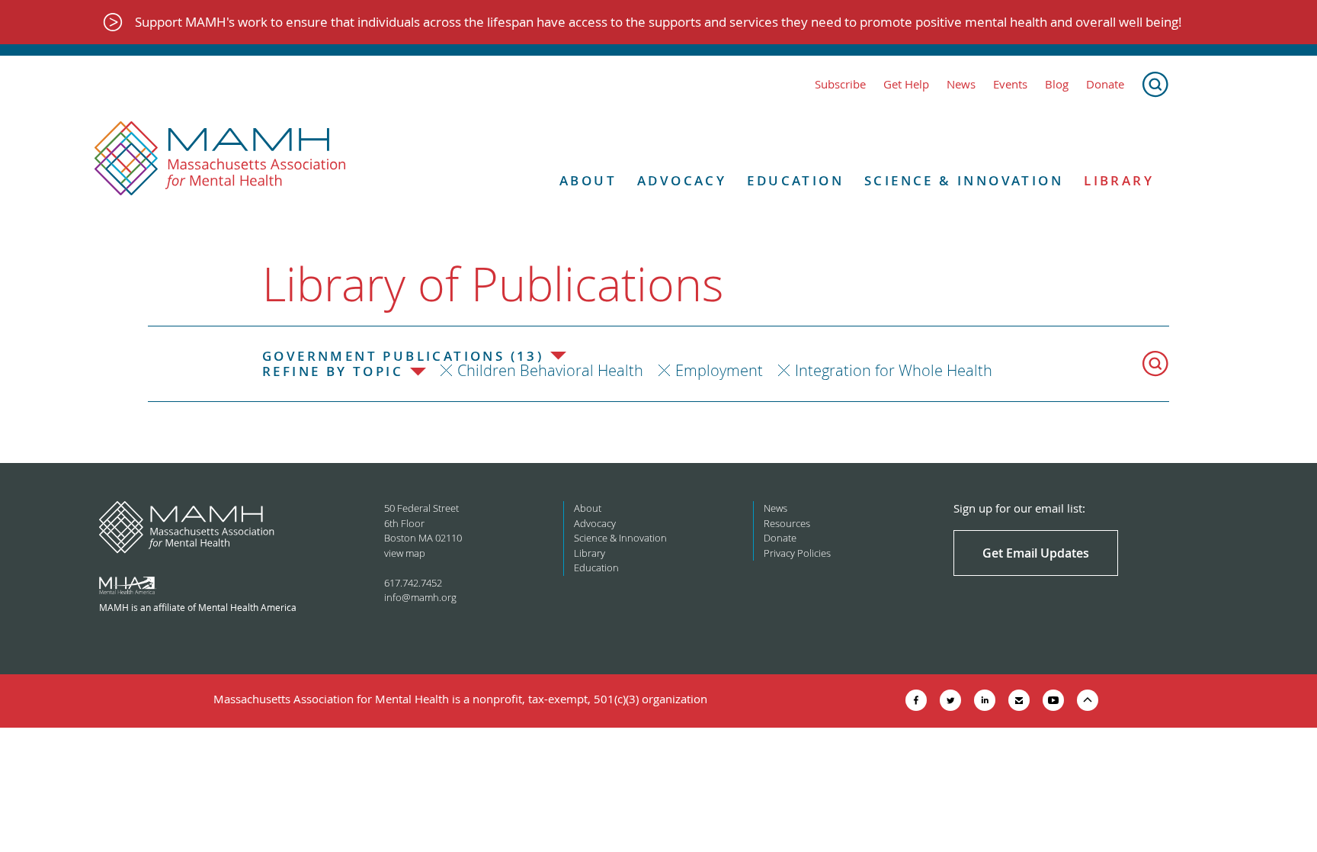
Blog (1057, 84)
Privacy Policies (797, 553)
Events (1010, 84)
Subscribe (840, 84)
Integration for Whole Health (893, 370)
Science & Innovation (963, 180)
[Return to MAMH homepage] (220, 158)
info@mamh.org (420, 597)
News (961, 84)
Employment (719, 370)
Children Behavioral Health (550, 370)
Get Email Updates (1035, 553)
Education (795, 180)
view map (404, 553)
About (588, 180)
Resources (787, 523)
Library (1119, 180)
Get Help (906, 84)
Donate (1105, 84)
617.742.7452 (413, 583)
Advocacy (681, 180)
